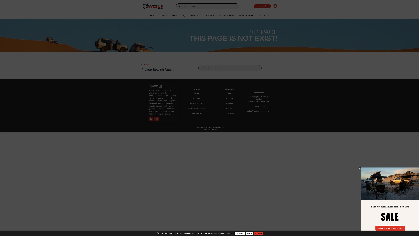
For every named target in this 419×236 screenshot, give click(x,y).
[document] (209, 118)
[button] (360, 168)
